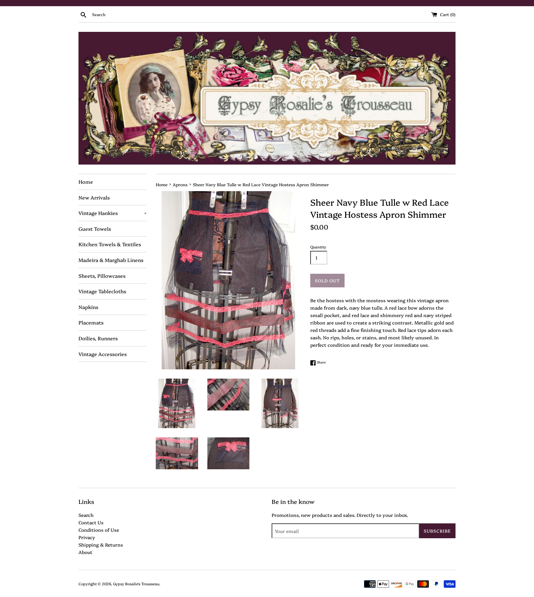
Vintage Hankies (112, 212)
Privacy (86, 537)
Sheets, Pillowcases (101, 275)
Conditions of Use (98, 529)
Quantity (318, 246)
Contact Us (91, 522)
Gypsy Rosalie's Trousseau (136, 583)
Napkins (88, 306)
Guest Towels (94, 228)
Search (86, 515)
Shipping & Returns (100, 544)
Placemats (91, 322)
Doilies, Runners (98, 338)
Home (85, 181)
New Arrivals (94, 197)
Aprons (180, 184)
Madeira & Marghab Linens (110, 259)
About (85, 552)
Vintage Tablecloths (102, 291)
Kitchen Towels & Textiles (109, 244)
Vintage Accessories (102, 353)
